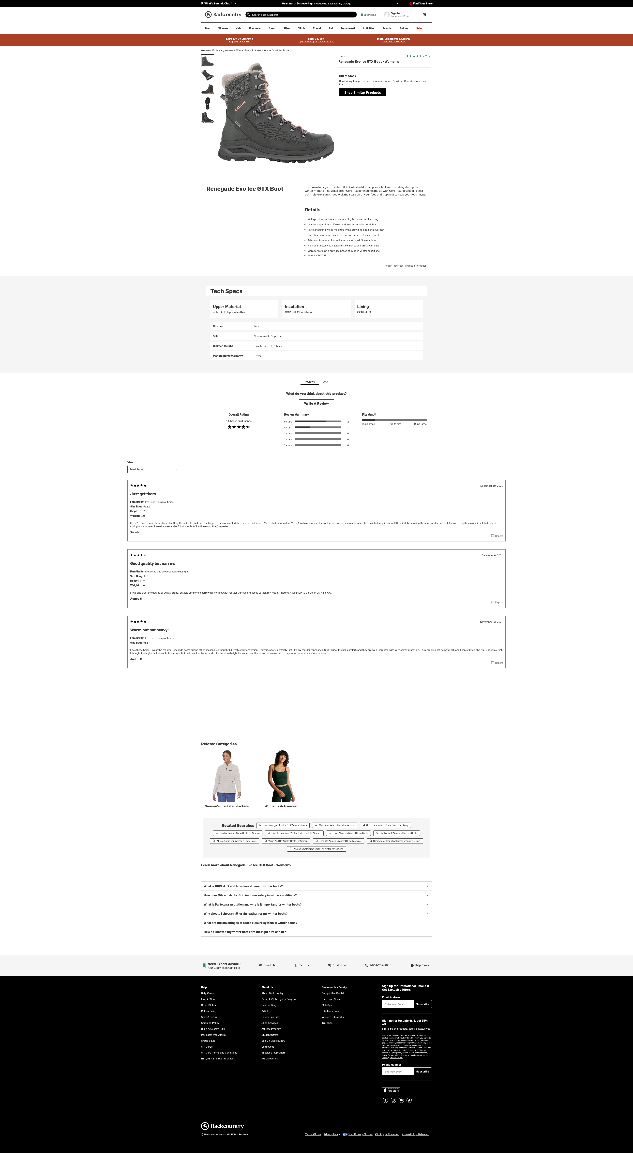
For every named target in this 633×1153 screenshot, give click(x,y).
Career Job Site (270, 1016)
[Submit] (248, 14)
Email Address (391, 997)
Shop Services (269, 1022)
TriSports (327, 1022)
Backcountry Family (334, 987)
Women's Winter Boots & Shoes (243, 50)
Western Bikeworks (333, 1016)
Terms (385, 1057)
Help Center (208, 993)
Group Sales (208, 1040)
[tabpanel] (316, 330)
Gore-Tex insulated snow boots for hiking (387, 825)
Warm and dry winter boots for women (288, 841)
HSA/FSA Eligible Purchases (218, 1058)
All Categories (269, 1058)
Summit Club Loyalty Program (279, 999)
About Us (267, 987)
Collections (267, 1046)
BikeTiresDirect (331, 1010)
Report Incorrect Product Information (406, 265)
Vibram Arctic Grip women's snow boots (236, 841)
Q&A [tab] (326, 381)
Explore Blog (268, 1005)
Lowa (341, 56)
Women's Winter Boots (276, 50)
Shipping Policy (210, 1022)
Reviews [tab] (309, 381)
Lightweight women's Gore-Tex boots (398, 833)
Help (204, 987)
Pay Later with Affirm (213, 1034)
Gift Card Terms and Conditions (219, 1052)
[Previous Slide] (235, 3)
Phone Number (391, 1064)
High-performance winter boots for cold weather (296, 833)
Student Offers (269, 1034)
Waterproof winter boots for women (336, 825)
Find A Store (208, 999)
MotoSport (328, 1005)
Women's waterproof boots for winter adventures (318, 848)
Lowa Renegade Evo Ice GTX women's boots (285, 825)
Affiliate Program (271, 1028)
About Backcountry (272, 993)
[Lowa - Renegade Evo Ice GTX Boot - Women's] (207, 60)
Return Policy (209, 1010)
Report (499, 535)
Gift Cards (207, 1046)
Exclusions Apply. (390, 1037)
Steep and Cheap (331, 999)
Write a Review (316, 403)
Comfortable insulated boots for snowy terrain (396, 841)
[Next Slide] (397, 3)
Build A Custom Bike (213, 1028)
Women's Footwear (212, 50)
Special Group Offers (273, 1052)
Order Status (208, 1005)
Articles (266, 1010)
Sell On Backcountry (273, 1040)
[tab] (226, 291)
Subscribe (422, 1004)
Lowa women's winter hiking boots (350, 833)
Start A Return (209, 1016)
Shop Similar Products (362, 92)
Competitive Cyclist (333, 993)
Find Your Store (423, 3)
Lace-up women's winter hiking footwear (340, 841)
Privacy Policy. (396, 1057)
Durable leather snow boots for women (240, 833)
